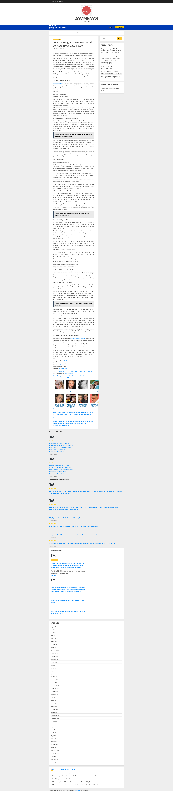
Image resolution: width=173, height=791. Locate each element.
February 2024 (54, 709)
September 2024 (55, 694)
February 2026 (54, 644)
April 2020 (53, 762)
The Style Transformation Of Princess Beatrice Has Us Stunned (59, 392)
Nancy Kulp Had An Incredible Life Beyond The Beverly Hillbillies (83, 391)
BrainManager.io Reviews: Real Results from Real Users (75, 371)
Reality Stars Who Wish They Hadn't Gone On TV (94, 405)
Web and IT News (57, 39)
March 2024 (54, 706)
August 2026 (54, 627)
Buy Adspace (52, 25)
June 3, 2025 (61, 48)
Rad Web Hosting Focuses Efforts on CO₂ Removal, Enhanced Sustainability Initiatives (73, 782)
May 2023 (53, 736)
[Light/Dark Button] (110, 27)
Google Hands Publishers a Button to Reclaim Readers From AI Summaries (73, 535)
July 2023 (53, 730)
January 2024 (54, 712)
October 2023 (54, 721)
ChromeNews (78, 790)
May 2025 (53, 671)
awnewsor (56, 48)
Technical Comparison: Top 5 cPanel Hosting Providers (65, 779)
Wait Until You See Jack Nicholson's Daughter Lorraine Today (71, 406)
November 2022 (55, 753)
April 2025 (53, 674)
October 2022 (54, 756)
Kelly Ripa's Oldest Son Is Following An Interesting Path (83, 405)
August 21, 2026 (53, 454)
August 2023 (54, 727)
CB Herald (67, 361)
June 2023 (53, 733)
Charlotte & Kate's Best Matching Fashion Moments (94, 391)
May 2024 (53, 700)
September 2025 (55, 659)
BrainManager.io (58, 83)
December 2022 (55, 750)
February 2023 (54, 744)
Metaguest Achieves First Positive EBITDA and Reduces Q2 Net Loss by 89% (73, 526)
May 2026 (53, 635)
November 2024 (55, 688)
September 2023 (55, 724)
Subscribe (120, 27)
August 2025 (54, 662)
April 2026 (53, 638)
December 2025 (55, 650)
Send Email (61, 365)
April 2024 (53, 703)
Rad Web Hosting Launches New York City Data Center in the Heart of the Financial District (74, 785)
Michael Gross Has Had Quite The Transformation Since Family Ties (71, 392)
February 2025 (54, 680)
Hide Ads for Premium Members (57, 27)
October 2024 (54, 691)
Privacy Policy (52, 29)
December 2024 (55, 686)
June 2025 (53, 668)
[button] (113, 27)
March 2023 (54, 741)
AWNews (86, 18)
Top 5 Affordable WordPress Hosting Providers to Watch (65, 773)
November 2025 (55, 653)
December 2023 (55, 715)
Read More (53, 575)
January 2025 (54, 683)
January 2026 (54, 647)
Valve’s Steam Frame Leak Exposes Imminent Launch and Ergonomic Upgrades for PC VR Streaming (82, 543)
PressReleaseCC (68, 373)
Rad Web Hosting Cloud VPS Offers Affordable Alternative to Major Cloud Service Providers (74, 776)
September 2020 (55, 759)
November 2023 (55, 718)
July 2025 (53, 665)
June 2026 (53, 632)
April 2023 (53, 738)
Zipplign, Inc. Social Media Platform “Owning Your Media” (68, 518)
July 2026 (53, 630)
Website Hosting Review (63, 769)
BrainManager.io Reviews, (78, 338)
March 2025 (54, 677)
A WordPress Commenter (107, 88)
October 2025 (54, 656)
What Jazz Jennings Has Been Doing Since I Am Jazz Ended (59, 405)
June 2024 (53, 697)
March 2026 (54, 641)
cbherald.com (63, 368)
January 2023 (54, 747)
